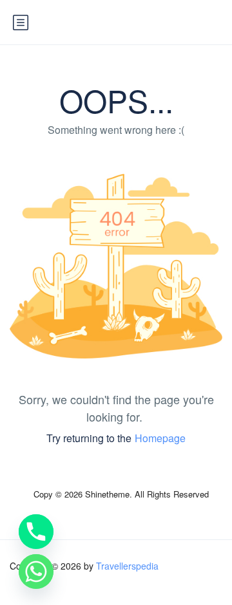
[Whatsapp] (36, 571)
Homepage (160, 438)
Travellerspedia (127, 565)
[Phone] (36, 531)
